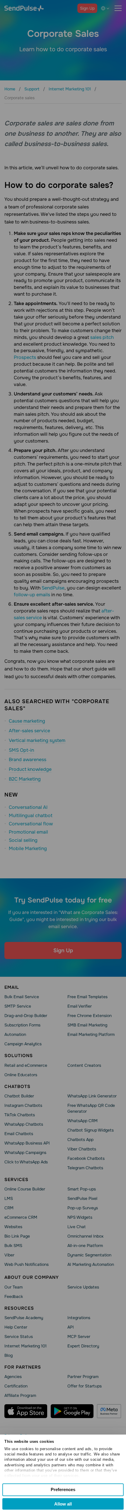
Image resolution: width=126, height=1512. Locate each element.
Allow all (63, 1503)
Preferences (63, 1489)
